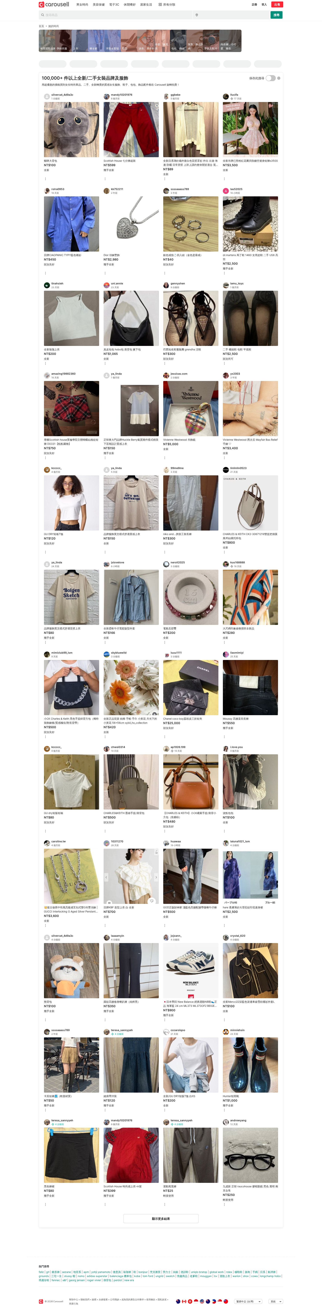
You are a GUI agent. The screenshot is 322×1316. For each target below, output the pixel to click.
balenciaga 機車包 (121, 1276)
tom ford (148, 1276)
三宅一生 (56, 1276)
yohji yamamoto (101, 1271)
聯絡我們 (84, 1299)
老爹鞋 (194, 1276)
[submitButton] (276, 15)
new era (129, 1280)
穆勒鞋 (238, 1271)
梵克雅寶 (155, 1271)
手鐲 (255, 1271)
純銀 (175, 1271)
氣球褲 (272, 1271)
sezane (66, 1271)
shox (246, 1276)
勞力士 (167, 1271)
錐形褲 (56, 1271)
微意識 (117, 1271)
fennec (56, 1280)
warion (237, 1276)
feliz (41, 1271)
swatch (170, 1276)
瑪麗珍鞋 (44, 1280)
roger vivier (94, 1280)
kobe (137, 1276)
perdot (118, 1280)
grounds (44, 1276)
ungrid (159, 1276)
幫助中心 (73, 1299)
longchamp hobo (270, 1276)
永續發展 (103, 1299)
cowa (254, 1276)
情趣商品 (182, 1276)
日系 (262, 1271)
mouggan (206, 1276)
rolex (229, 1271)
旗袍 (247, 1271)
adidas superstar (97, 1276)
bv (215, 1276)
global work (217, 1271)
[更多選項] (45, 179)
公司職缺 (114, 1299)
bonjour (143, 1271)
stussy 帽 (69, 1276)
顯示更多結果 (161, 1219)
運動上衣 (225, 1276)
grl (47, 1271)
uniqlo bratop (199, 1271)
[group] (161, 41)
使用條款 (150, 1299)
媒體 (94, 1299)
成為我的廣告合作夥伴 (132, 1299)
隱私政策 (162, 1299)
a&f (64, 1280)
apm (86, 1271)
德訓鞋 (185, 1271)
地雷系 (77, 1271)
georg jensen (77, 1280)
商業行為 (73, 1303)
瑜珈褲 (127, 1271)
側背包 (107, 1280)
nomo (81, 1276)
